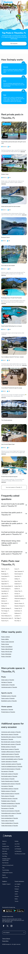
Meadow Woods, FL (19, 606)
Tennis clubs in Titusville (7, 821)
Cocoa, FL (16, 569)
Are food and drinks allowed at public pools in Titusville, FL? (12, 533)
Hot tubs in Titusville (6, 682)
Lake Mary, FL (4, 593)
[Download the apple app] (7, 910)
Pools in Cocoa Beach (6, 646)
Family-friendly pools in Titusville (10, 781)
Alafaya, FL (17, 579)
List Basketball (18, 851)
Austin (16, 894)
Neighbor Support (6, 884)
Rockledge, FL (4, 574)
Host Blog (4, 856)
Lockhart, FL (17, 616)
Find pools (14, 43)
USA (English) (6, 932)
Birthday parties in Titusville (8, 747)
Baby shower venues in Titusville (9, 734)
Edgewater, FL (5, 584)
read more (22, 151)
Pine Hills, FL (17, 621)
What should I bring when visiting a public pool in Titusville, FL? (10, 543)
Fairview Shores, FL (19, 603)
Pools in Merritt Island (7, 649)
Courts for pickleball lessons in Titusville (11, 766)
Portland (17, 889)
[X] (7, 926)
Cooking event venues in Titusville (10, 754)
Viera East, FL (17, 576)
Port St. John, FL (5, 569)
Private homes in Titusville (8, 712)
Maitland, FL (4, 598)
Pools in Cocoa (5, 644)
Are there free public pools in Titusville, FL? (11, 514)
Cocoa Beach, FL (5, 576)
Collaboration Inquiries (7, 872)
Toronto (16, 901)
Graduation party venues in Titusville (10, 784)
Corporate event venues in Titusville (10, 756)
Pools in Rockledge (6, 654)
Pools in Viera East (6, 656)
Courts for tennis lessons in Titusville (10, 769)
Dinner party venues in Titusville (9, 774)
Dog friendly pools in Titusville (9, 776)
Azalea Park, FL (18, 586)
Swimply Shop (5, 846)
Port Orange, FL (5, 611)
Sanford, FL (17, 588)
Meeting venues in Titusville (8, 791)
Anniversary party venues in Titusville (11, 732)
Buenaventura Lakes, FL (7, 618)
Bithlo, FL (3, 571)
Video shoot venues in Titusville (9, 825)
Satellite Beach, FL (19, 596)
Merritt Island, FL (18, 574)
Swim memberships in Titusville (9, 818)
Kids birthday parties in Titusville (9, 788)
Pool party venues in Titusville (9, 806)
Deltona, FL (4, 601)
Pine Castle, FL (5, 603)
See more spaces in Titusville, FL (14, 487)
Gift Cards (4, 851)
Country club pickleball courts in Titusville (12, 759)
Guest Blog (4, 853)
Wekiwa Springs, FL (6, 608)
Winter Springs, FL (6, 588)
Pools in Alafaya (5, 637)
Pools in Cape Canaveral (7, 642)
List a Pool (17, 844)
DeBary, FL (4, 606)
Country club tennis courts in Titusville (11, 764)
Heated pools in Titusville (8, 685)
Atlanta (16, 891)
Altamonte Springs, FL (20, 598)
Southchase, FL (18, 611)
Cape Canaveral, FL (19, 571)
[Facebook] (3, 926)
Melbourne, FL (18, 613)
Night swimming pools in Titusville (10, 793)
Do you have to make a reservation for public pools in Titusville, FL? (11, 523)
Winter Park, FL (18, 591)
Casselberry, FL (5, 591)
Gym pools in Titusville (7, 786)
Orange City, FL (18, 608)
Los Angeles (17, 884)
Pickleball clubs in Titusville (8, 801)
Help (3, 867)
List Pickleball (18, 849)
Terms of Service (6, 938)
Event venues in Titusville (7, 779)
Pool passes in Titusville (7, 808)
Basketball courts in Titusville (9, 701)
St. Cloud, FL (4, 613)
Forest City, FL (5, 621)
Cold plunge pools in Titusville (9, 687)
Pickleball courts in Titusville (8, 696)
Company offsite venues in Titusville (10, 752)
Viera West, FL (5, 581)
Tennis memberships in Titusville (9, 823)
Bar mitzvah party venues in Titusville (11, 742)
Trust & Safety (5, 870)
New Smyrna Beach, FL (7, 586)
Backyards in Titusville (7, 709)
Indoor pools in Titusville (7, 680)
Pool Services (5, 862)
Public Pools (5, 877)
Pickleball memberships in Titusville (10, 803)
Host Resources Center (20, 853)
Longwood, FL (4, 596)
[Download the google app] (18, 910)
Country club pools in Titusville (9, 761)
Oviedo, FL (4, 579)
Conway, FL (17, 593)
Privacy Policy (5, 941)
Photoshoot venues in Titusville (9, 798)
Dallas (16, 899)
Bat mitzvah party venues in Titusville (11, 744)
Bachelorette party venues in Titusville (11, 737)
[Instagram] (11, 926)
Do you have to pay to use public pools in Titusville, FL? (12, 505)
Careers (4, 844)
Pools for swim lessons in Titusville (10, 811)
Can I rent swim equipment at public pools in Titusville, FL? (11, 553)
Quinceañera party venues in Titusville (11, 813)
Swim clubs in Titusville (7, 816)
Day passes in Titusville (7, 771)
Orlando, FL (17, 601)
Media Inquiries (5, 849)
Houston (17, 896)
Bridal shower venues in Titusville (10, 749)
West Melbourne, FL (6, 616)
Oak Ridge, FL (17, 618)
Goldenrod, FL (17, 584)
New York (17, 886)
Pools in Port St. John (6, 651)
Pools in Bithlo (5, 639)
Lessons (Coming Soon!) (7, 865)
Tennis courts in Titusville (8, 698)
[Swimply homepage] (14, 2)
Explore (4, 875)
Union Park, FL (18, 581)
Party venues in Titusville (7, 796)
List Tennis (17, 846)
